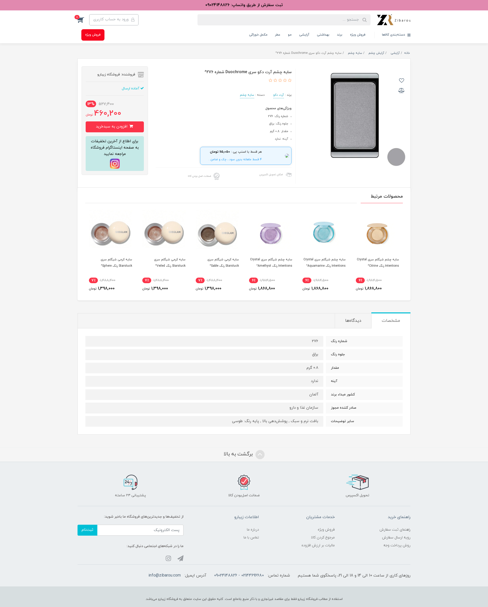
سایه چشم (247, 95)
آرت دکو (278, 95)
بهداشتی (323, 35)
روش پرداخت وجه (396, 545)
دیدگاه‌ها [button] (353, 321)
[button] (83, 19)
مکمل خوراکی (258, 35)
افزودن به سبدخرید (112, 126)
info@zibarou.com (164, 575)
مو (290, 35)
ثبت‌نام (87, 530)
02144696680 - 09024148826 (239, 575)
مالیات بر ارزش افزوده (318, 545)
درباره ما (253, 529)
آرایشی (304, 35)
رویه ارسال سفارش (396, 537)
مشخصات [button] (391, 321)
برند (339, 35)
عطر (277, 35)
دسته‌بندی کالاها (394, 35)
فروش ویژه (357, 35)
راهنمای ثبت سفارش (394, 529)
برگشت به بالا (239, 454)
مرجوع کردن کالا (323, 537)
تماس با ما (251, 537)
